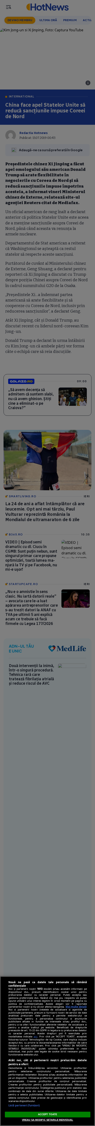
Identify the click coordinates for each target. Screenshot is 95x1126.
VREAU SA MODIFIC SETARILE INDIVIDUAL (47, 1120)
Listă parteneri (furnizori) (24, 1105)
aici (35, 1036)
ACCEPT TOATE (47, 1114)
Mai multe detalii (76, 1006)
